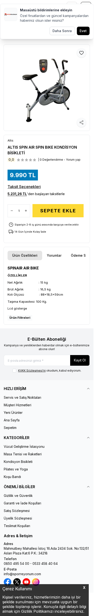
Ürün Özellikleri (24, 255)
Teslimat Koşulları (17, 526)
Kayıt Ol (80, 360)
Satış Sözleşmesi (17, 511)
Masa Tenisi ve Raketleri (23, 454)
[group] (47, 88)
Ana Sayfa (12, 420)
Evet (83, 31)
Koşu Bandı (12, 477)
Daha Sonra (62, 31)
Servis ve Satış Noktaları (22, 397)
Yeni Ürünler (13, 413)
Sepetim (10, 428)
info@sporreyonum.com (22, 574)
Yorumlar (54, 255)
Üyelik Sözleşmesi (18, 518)
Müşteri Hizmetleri (17, 405)
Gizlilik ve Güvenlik (18, 496)
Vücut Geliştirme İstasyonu (24, 446)
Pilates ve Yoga (16, 469)
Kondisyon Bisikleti (18, 462)
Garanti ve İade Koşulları (22, 503)
